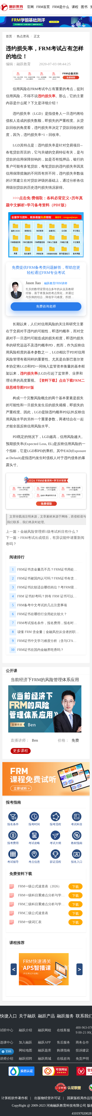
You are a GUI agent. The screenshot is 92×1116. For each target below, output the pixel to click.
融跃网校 (44, 1030)
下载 (75, 887)
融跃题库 (44, 1050)
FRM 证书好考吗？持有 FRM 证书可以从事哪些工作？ (48, 596)
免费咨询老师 (46, 306)
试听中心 (6, 1030)
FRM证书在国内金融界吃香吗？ (40, 650)
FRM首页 (43, 7)
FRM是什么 (60, 7)
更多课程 (21, 750)
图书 (84, 7)
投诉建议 (82, 1050)
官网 (30, 7)
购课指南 (63, 1050)
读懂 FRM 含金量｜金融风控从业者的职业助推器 (48, 632)
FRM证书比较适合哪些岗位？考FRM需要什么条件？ (48, 587)
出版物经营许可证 (47, 1098)
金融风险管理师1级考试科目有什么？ (49, 531)
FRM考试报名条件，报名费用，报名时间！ (48, 623)
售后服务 (63, 1042)
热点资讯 (23, 36)
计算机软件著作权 (14, 1098)
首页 (9, 36)
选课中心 (6, 1042)
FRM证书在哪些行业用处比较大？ (42, 614)
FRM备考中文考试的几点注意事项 (42, 605)
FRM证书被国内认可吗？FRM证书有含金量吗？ (48, 578)
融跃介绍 (25, 1030)
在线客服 (63, 1030)
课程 (75, 7)
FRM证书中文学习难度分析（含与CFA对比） (48, 641)
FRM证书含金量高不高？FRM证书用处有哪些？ (48, 569)
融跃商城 (44, 1058)
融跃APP (44, 1042)
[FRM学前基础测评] (46, 21)
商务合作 (82, 1042)
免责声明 (82, 1058)
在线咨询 (63, 1058)
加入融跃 (25, 1042)
